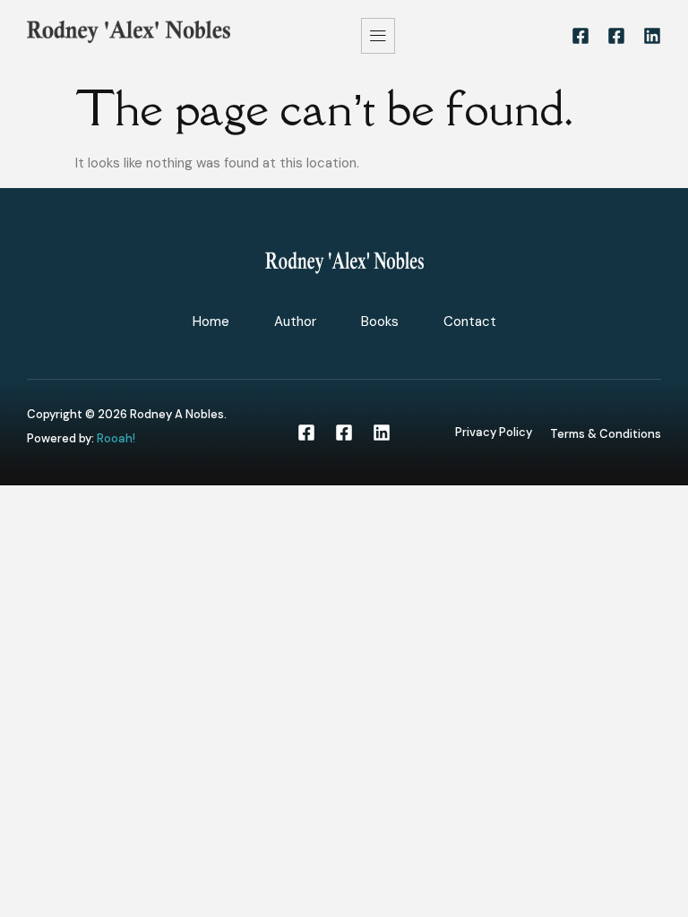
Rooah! (116, 438)
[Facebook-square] (580, 36)
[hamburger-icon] (378, 36)
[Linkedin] (652, 36)
